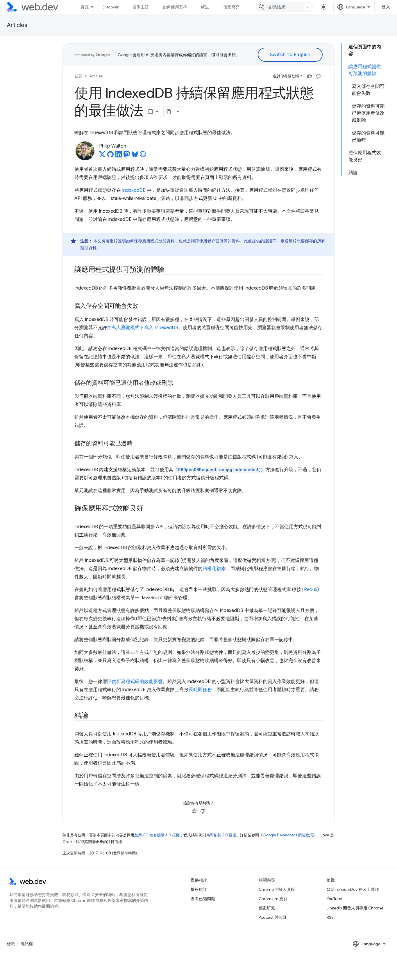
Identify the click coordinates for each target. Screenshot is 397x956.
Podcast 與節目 (273, 917)
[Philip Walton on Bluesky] (135, 156)
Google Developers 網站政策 (288, 835)
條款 (11, 943)
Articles (17, 25)
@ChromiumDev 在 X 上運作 (353, 889)
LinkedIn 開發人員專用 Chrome (355, 908)
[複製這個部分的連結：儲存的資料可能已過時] (138, 443)
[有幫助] (309, 76)
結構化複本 (214, 569)
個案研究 (231, 7)
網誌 (205, 7)
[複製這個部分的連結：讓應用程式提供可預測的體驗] (169, 270)
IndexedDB (134, 190)
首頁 (78, 76)
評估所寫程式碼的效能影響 (135, 681)
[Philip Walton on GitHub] (110, 156)
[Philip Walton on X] (102, 156)
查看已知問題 (203, 898)
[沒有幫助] (318, 76)
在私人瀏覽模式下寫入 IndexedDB (142, 328)
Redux (310, 590)
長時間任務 (200, 690)
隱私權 (27, 943)
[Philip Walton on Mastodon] (127, 156)
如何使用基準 (175, 7)
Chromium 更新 (273, 898)
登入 (386, 7)
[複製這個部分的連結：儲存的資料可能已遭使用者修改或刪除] (178, 383)
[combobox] (284, 7)
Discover (111, 7)
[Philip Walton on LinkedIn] (118, 156)
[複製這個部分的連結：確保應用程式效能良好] (149, 508)
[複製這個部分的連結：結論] (93, 715)
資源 (85, 7)
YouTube (334, 898)
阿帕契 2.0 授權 (223, 835)
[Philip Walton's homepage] (143, 156)
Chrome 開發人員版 (277, 889)
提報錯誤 (199, 889)
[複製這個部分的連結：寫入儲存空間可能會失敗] (143, 306)
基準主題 (141, 7)
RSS (330, 917)
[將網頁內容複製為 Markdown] (169, 112)
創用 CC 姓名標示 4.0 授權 (157, 835)
